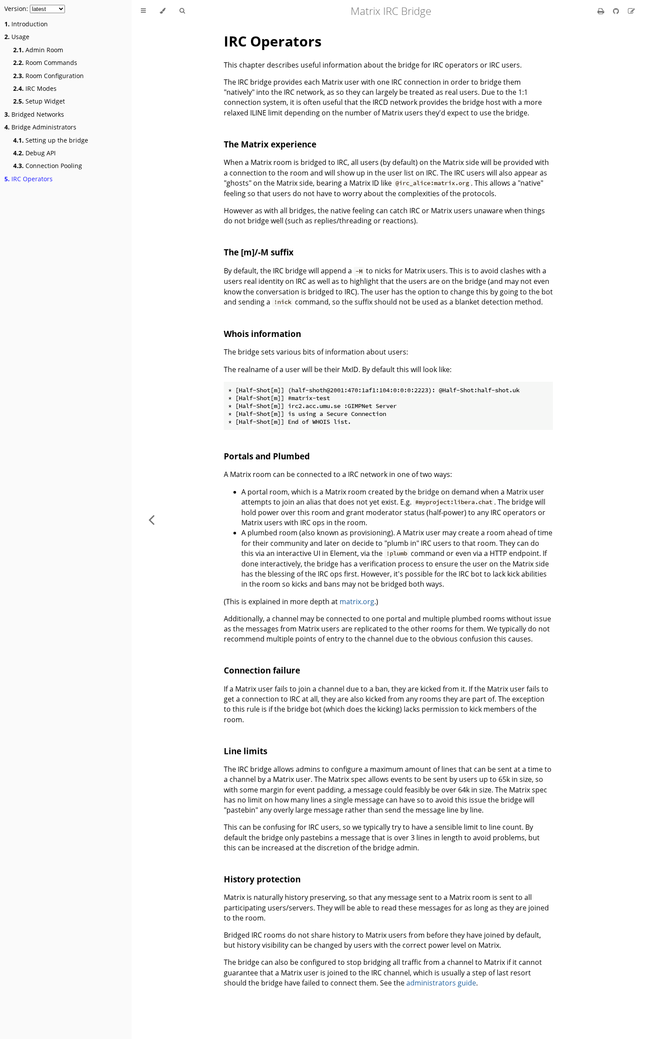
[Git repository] (616, 11)
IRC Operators (28, 179)
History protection (262, 879)
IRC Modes (35, 88)
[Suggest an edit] (631, 11)
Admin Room (38, 50)
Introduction (26, 24)
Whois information (262, 333)
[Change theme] (162, 11)
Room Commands (45, 62)
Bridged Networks (34, 114)
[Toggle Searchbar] (182, 11)
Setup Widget (39, 101)
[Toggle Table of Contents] (143, 11)
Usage (16, 36)
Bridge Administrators (40, 127)
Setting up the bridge (50, 140)
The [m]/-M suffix (259, 252)
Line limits (245, 750)
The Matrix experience (270, 144)
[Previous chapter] (151, 519)
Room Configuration (48, 76)
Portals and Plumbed (267, 456)
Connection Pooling (47, 165)
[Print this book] (601, 11)
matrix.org (357, 601)
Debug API (34, 153)
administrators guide (441, 983)
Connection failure (262, 670)
